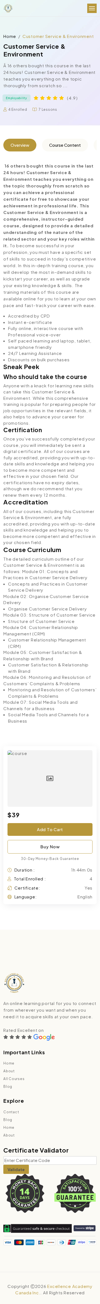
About (9, 1071)
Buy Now (49, 846)
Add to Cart (50, 829)
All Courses (13, 1079)
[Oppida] (8, 8)
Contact (11, 1112)
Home (9, 36)
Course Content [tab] (65, 145)
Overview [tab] (20, 145)
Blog (7, 1086)
